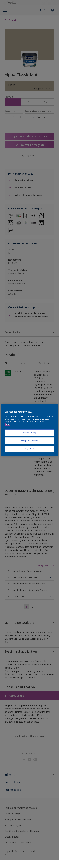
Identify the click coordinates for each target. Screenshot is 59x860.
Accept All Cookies (29, 441)
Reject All (29, 449)
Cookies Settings (29, 432)
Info (8, 424)
